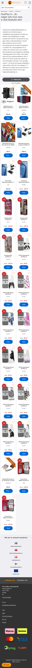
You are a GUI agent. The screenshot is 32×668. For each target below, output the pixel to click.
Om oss (4, 619)
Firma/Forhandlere (7, 616)
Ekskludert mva (22, 580)
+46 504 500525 (6, 597)
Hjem (3, 610)
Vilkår (3, 613)
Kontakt (4, 622)
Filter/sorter (17, 79)
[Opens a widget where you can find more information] (6, 665)
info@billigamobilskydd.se (9, 605)
